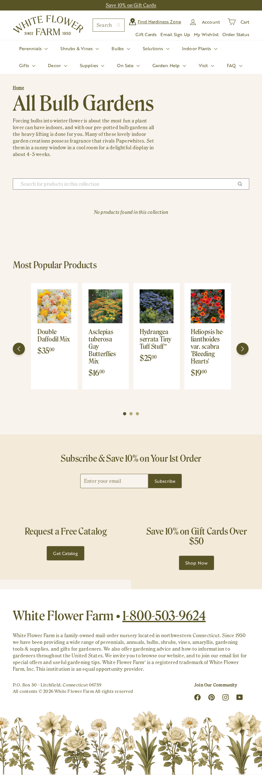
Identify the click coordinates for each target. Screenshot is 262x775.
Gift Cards (146, 34)
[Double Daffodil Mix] (54, 306)
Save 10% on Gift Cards (131, 5)
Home (18, 87)
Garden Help (166, 65)
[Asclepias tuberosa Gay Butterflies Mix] (105, 306)
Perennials (31, 48)
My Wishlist (206, 34)
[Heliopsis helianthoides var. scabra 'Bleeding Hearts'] (208, 306)
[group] (54, 336)
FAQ (232, 65)
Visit (204, 65)
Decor (55, 65)
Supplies (90, 65)
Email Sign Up (175, 34)
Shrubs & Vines (77, 48)
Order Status (235, 34)
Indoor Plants (197, 48)
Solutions (154, 48)
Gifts (24, 65)
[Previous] (19, 349)
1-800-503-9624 (164, 615)
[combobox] (109, 25)
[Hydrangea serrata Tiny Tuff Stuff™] (156, 306)
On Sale (126, 65)
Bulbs (118, 48)
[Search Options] (242, 184)
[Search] (118, 25)
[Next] (242, 349)
